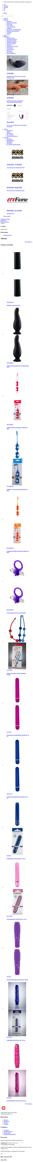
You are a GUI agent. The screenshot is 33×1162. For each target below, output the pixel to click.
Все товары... (28, 1103)
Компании (6, 36)
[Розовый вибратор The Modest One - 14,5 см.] (18, 888)
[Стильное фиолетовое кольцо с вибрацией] (18, 582)
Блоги (5, 35)
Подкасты (9, 50)
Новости (6, 20)
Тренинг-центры (11, 43)
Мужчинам (10, 133)
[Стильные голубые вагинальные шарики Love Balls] (18, 458)
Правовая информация (10, 1134)
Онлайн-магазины (11, 40)
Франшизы (10, 47)
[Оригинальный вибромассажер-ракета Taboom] (18, 948)
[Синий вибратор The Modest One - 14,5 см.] (18, 828)
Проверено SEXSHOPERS (14, 29)
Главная (6, 18)
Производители (11, 38)
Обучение (9, 143)
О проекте (6, 1130)
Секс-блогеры (10, 49)
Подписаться (4, 1143)
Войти (5, 13)
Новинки (9, 21)
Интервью (9, 24)
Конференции (10, 140)
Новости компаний (12, 22)
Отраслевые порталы (12, 46)
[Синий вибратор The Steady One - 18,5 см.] (18, 1009)
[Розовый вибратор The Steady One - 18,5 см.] (18, 1070)
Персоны (9, 45)
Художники (10, 52)
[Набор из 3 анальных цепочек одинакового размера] (18, 642)
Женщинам (10, 130)
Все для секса (10, 134)
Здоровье (9, 32)
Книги (8, 34)
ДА (2, 1160)
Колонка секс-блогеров (13, 31)
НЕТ (5, 1160)
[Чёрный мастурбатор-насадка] (18, 274)
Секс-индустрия (11, 27)
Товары (6, 129)
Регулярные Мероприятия (13, 144)
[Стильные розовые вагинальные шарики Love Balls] (18, 396)
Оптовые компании (12, 39)
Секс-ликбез (10, 25)
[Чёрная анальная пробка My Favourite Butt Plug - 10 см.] (18, 335)
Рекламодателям (8, 1131)
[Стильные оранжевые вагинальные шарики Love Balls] (18, 520)
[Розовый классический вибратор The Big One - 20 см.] (18, 704)
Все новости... (28, 241)
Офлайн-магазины (11, 42)
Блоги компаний (11, 53)
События (9, 28)
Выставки (9, 139)
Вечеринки (10, 141)
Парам (8, 132)
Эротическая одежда (12, 136)
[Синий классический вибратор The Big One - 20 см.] (18, 766)
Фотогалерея (7, 216)
